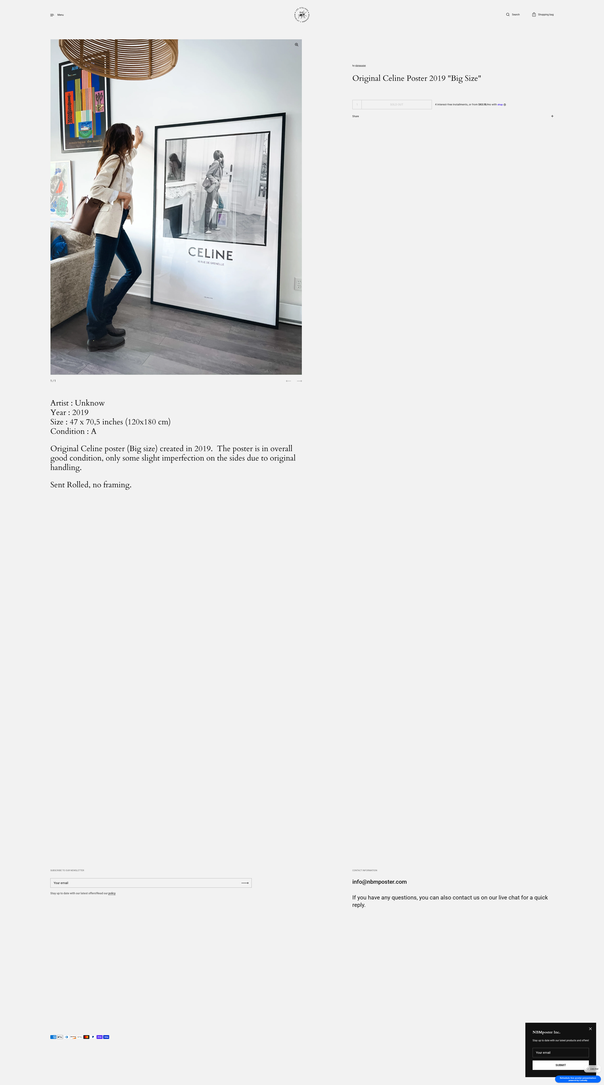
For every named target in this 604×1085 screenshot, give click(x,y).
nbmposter (360, 65)
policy (112, 893)
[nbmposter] (302, 15)
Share (355, 116)
